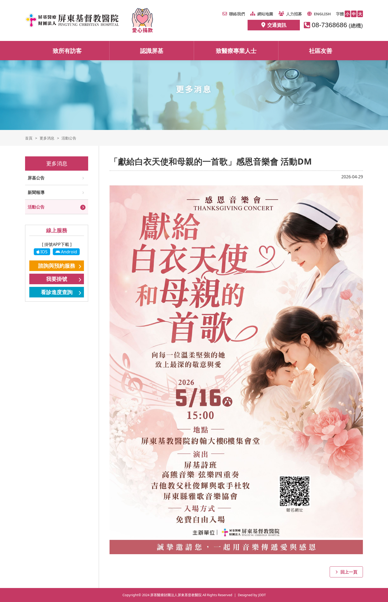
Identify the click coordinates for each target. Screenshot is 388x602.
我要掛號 (56, 278)
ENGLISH (322, 13)
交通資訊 (276, 25)
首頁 (28, 138)
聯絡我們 (237, 13)
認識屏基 (151, 50)
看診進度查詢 (57, 292)
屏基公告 (36, 178)
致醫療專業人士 (236, 50)
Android (69, 252)
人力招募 (294, 13)
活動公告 (36, 207)
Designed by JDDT (252, 594)
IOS (44, 252)
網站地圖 (265, 13)
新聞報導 (36, 192)
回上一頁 (348, 572)
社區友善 (320, 50)
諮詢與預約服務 (56, 265)
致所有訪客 (67, 50)
